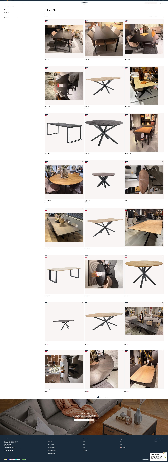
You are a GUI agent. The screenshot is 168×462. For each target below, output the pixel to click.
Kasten (84, 447)
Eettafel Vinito (47, 153)
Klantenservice (161, 0)
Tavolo (125, 200)
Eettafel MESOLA (127, 153)
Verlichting (84, 448)
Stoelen (84, 444)
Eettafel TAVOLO (88, 389)
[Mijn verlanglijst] (160, 3)
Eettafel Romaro (48, 200)
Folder (157, 0)
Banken (84, 441)
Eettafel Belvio (47, 342)
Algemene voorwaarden (145, 459)
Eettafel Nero (87, 59)
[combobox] (151, 3)
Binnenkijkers (122, 442)
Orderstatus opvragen (51, 445)
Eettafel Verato (47, 295)
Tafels (84, 445)
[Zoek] (156, 3)
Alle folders (123, 447)
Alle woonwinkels (50, 442)
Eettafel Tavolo (127, 59)
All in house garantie (51, 451)
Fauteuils (84, 442)
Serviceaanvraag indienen (52, 450)
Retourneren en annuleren (52, 447)
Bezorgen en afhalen (51, 444)
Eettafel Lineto (47, 59)
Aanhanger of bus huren (51, 448)
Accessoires (85, 450)
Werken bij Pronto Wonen (51, 453)
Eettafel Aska (126, 295)
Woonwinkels (153, 0)
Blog (120, 441)
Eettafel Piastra (87, 106)
